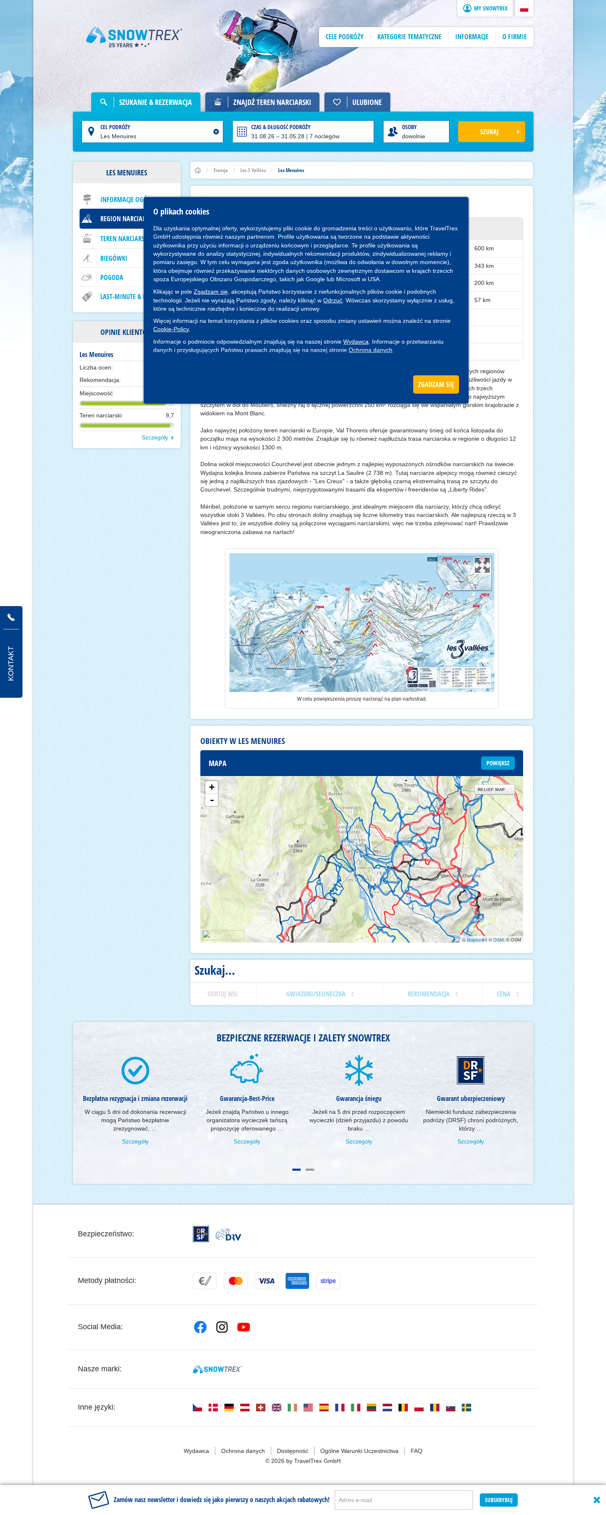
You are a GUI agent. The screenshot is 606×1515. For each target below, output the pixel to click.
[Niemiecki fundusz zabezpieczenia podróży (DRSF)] (201, 1234)
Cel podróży (115, 127)
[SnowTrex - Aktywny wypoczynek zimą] (217, 1369)
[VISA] (266, 1281)
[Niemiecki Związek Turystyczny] (228, 1234)
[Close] (597, 1500)
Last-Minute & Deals (129, 296)
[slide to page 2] (310, 1170)
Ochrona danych (370, 350)
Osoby (409, 127)
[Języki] (197, 1407)
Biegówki (113, 258)
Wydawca (356, 341)
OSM (498, 939)
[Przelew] (205, 1281)
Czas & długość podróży (281, 127)
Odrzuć (332, 300)
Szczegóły (155, 437)
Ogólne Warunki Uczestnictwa (359, 1451)
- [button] (212, 800)
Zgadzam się (211, 291)
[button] (524, 8)
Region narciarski (127, 218)
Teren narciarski (125, 238)
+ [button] (211, 787)
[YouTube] (243, 1327)
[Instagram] (221, 1327)
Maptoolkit (477, 939)
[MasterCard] (236, 1281)
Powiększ (497, 763)
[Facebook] (200, 1327)
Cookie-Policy (171, 329)
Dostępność (292, 1451)
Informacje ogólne (128, 199)
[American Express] (297, 1281)
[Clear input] (216, 131)
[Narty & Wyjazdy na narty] (134, 37)
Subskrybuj (499, 1500)
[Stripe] (328, 1281)
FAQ (416, 1451)
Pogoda (111, 277)
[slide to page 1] (296, 1170)
